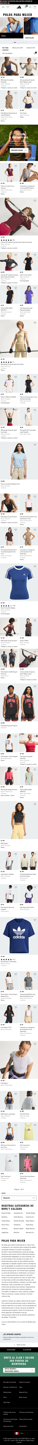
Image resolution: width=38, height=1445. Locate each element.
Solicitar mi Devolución (10, 1387)
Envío (5, 1397)
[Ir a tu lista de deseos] (7, 7)
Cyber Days (6, 1402)
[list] (19, 48)
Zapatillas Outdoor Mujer (6, 1233)
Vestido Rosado (19, 1221)
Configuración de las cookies (9, 1413)
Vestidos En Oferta (30, 1233)
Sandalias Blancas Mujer (19, 1225)
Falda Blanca (18, 1217)
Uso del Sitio (23, 1426)
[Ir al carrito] (35, 7)
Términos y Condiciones (26, 1412)
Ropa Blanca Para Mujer (30, 1229)
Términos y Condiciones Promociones (10, 1420)
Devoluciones (7, 1392)
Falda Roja (29, 1225)
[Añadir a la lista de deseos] (15, 60)
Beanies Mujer (19, 1229)
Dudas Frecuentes (24, 1382)
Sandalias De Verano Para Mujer (18, 1213)
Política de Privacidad (25, 1419)
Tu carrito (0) (27, 1349)
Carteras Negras (5, 1229)
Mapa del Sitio (23, 1392)
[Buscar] (30, 7)
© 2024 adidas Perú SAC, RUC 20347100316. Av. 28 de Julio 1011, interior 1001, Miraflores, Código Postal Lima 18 (19, 1440)
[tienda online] (19, 8)
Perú (21, 1433)
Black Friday (23, 1397)
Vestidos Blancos (4, 1217)
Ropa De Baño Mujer (6, 1213)
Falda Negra (6, 1221)
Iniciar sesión (11, 1349)
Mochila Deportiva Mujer (17, 1233)
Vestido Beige (30, 1213)
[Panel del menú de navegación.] (3, 7)
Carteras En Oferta (30, 1217)
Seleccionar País (8, 1426)
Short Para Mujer (5, 1225)
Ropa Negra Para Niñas (30, 1221)
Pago (20, 1387)
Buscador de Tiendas (9, 1382)
